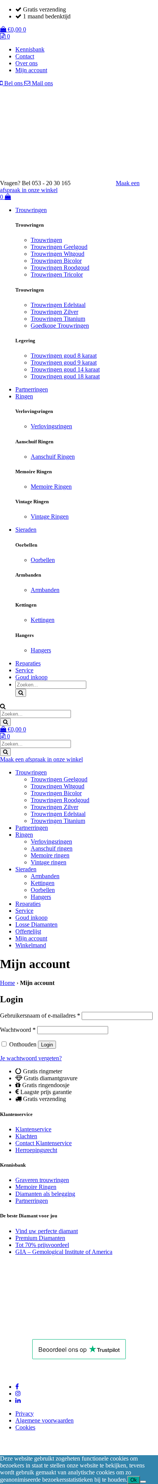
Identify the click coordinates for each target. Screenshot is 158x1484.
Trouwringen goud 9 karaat (64, 362)
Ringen (24, 396)
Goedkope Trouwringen (60, 325)
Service (24, 670)
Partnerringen (31, 389)
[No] (143, 1482)
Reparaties (28, 663)
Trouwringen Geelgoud (59, 247)
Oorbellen (43, 560)
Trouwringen (31, 210)
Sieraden (25, 529)
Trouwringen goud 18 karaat (65, 376)
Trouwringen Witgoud (57, 253)
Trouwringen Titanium (58, 318)
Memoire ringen (50, 855)
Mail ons (41, 83)
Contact (24, 56)
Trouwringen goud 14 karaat (65, 369)
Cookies (25, 1427)
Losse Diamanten (36, 924)
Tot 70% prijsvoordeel (42, 1245)
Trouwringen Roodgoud (60, 267)
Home (7, 983)
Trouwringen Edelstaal (58, 305)
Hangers (41, 650)
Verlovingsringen (51, 426)
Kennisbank (29, 49)
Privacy (24, 1413)
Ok (133, 1480)
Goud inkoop (31, 677)
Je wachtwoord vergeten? (31, 1058)
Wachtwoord (18, 1029)
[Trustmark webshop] (97, 183)
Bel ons (13, 83)
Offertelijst (28, 931)
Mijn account (31, 70)
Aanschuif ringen (51, 848)
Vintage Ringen (50, 516)
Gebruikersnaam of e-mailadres (40, 1015)
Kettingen (42, 620)
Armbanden (45, 590)
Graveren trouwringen (42, 1180)
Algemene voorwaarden (44, 1420)
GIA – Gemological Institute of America (63, 1252)
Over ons (26, 63)
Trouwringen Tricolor (57, 274)
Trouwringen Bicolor (56, 260)
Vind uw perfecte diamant (46, 1231)
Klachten (26, 1136)
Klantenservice (33, 1129)
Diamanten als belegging (45, 1194)
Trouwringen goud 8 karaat (64, 355)
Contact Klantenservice (43, 1143)
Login (47, 1045)
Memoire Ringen (51, 486)
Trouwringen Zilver (54, 311)
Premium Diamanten (40, 1238)
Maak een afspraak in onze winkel (41, 759)
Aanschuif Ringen (53, 456)
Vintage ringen (48, 862)
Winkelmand (30, 945)
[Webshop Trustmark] (54, 1328)
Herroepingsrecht (36, 1150)
